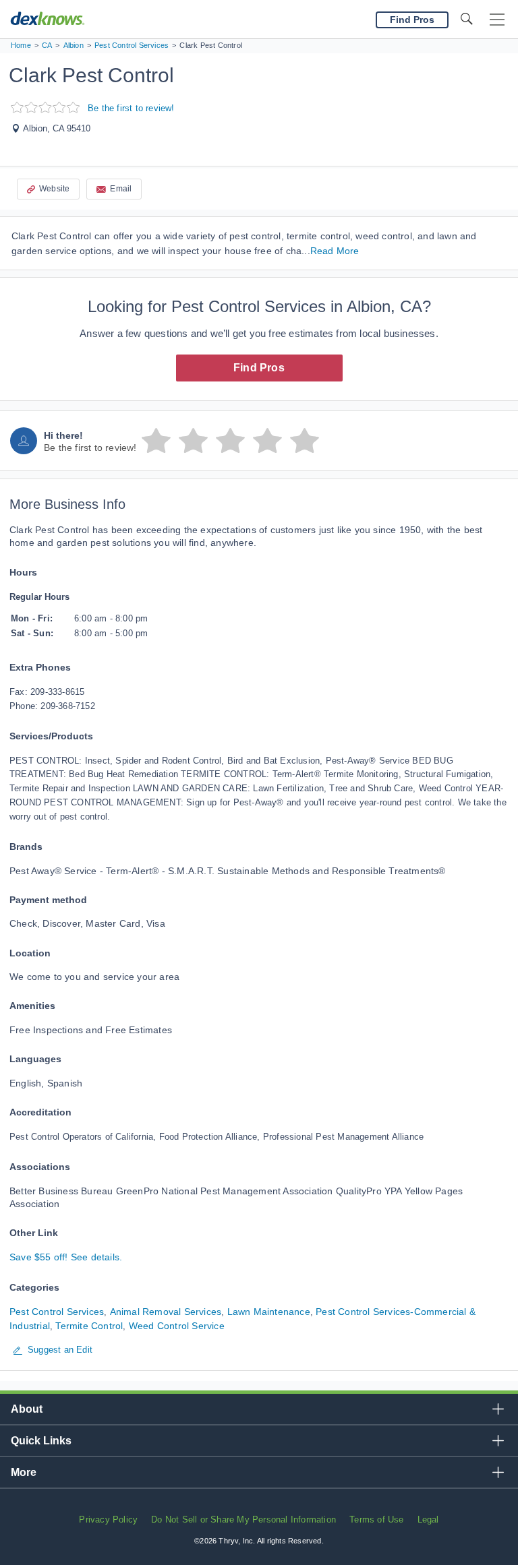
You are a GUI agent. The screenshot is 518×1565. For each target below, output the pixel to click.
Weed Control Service (177, 1325)
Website (54, 188)
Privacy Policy (108, 1519)
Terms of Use (376, 1519)
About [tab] (26, 1409)
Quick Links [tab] (41, 1440)
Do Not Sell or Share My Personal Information (243, 1519)
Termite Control (89, 1325)
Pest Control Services (56, 1311)
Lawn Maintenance (268, 1311)
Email (121, 188)
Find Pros (259, 367)
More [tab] (23, 1472)
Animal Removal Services (166, 1311)
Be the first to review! (131, 108)
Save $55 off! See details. (65, 1257)
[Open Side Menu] (497, 19)
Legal (428, 1519)
